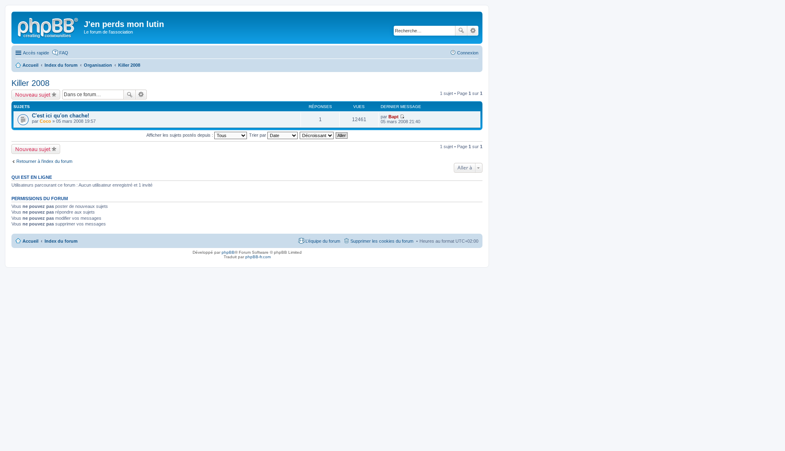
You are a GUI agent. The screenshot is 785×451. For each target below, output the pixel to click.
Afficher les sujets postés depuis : (180, 135)
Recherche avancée (472, 31)
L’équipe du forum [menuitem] (322, 241)
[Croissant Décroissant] (317, 135)
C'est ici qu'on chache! (60, 116)
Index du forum (61, 241)
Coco (45, 121)
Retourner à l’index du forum (44, 161)
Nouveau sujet (33, 94)
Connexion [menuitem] (467, 52)
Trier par (258, 135)
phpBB (228, 252)
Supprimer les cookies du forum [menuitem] (381, 241)
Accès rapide (36, 52)
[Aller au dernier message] (402, 116)
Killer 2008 (30, 83)
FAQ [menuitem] (63, 52)
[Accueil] (48, 27)
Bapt (393, 116)
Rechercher (461, 31)
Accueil (30, 241)
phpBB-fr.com (258, 257)
